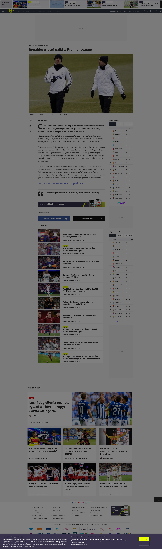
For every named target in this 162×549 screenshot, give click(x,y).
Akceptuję (144, 539)
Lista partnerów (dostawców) (79, 544)
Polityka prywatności (28, 546)
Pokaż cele (144, 544)
